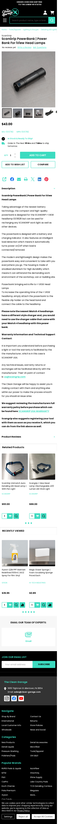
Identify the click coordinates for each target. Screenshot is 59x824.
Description (8, 188)
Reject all (23, 816)
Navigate (8, 711)
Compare (43, 164)
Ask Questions (39, 47)
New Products (8, 742)
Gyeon (4, 582)
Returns (33, 721)
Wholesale (7, 729)
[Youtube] (21, 698)
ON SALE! (34, 755)
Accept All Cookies (43, 816)
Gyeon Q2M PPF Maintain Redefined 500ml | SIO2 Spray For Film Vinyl (14, 572)
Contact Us (35, 716)
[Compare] (22, 605)
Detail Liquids (8, 746)
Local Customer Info (11, 725)
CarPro (5, 781)
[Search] (51, 20)
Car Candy (7, 799)
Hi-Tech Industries (37, 582)
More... (33, 795)
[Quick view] (16, 516)
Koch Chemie (8, 786)
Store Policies (36, 725)
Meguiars (34, 790)
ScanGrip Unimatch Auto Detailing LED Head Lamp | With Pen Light (14, 486)
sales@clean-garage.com (27, 692)
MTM (4, 772)
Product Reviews (11, 436)
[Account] (45, 13)
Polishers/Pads (8, 755)
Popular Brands (11, 763)
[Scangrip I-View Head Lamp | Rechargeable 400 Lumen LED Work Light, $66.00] (42, 466)
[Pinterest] (46, 179)
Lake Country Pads (39, 781)
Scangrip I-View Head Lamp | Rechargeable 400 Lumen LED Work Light (41, 486)
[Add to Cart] (10, 516)
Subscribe (44, 664)
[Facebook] (12, 179)
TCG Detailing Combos (41, 786)
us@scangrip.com (15, 376)
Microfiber (35, 746)
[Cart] (52, 13)
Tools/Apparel (36, 751)
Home (4, 29)
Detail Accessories (39, 742)
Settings (8, 816)
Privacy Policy (23, 810)
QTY (6, 155)
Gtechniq (34, 772)
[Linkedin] (39, 179)
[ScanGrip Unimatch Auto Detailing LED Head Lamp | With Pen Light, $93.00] (15, 466)
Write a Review (24, 47)
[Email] (19, 179)
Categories (9, 737)
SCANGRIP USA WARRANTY (34, 411)
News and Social (38, 729)
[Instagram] (7, 698)
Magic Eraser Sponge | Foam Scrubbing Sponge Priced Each (41, 572)
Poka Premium (9, 790)
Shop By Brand (8, 716)
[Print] (26, 179)
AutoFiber (34, 768)
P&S (3, 777)
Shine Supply (36, 777)
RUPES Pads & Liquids (11, 768)
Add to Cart (37, 155)
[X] (33, 179)
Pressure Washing (10, 751)
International (8, 721)
